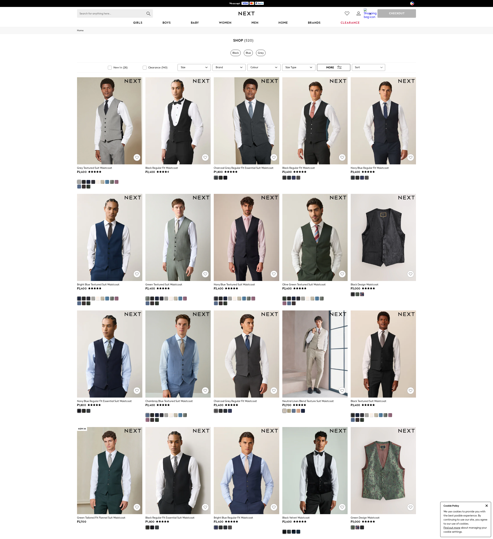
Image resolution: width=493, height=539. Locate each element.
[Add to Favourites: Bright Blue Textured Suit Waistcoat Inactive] (137, 274)
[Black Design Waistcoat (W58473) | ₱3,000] (383, 237)
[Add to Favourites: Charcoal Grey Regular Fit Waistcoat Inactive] (274, 390)
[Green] (112, 182)
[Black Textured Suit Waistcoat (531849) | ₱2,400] (383, 354)
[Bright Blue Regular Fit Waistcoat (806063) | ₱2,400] (246, 470)
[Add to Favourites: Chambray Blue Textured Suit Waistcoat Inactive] (205, 390)
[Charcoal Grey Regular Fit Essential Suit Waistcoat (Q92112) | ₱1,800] (246, 120)
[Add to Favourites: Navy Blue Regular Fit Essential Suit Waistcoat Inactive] (137, 390)
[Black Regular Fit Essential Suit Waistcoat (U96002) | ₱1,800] (178, 470)
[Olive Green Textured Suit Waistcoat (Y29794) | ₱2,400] (315, 237)
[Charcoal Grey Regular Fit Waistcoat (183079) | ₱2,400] (246, 354)
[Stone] (102, 182)
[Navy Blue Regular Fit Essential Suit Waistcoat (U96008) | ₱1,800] (109, 354)
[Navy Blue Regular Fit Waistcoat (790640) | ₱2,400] (383, 120)
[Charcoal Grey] (216, 178)
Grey (261, 53)
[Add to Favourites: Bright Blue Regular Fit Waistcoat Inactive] (274, 507)
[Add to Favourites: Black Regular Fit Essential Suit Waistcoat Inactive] (205, 507)
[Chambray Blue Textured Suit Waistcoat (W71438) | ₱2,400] (178, 354)
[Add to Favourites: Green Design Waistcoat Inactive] (410, 507)
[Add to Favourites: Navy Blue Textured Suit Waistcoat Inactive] (274, 274)
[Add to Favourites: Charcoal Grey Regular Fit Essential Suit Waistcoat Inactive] (274, 157)
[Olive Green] (88, 186)
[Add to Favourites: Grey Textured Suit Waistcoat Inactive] (137, 157)
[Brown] (84, 186)
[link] (358, 13)
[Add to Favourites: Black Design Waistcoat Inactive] (410, 274)
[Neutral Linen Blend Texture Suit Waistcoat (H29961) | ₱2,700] (315, 354)
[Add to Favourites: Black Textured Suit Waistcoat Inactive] (410, 390)
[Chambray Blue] (79, 186)
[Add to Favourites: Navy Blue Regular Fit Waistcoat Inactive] (410, 157)
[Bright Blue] (88, 182)
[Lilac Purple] (116, 182)
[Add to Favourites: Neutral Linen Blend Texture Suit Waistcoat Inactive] (342, 390)
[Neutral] (284, 411)
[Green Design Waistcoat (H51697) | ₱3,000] (383, 470)
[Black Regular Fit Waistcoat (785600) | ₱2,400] (315, 120)
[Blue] (107, 182)
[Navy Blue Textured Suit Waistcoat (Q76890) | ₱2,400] (246, 237)
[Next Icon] (247, 13)
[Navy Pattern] (298, 532)
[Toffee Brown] (298, 411)
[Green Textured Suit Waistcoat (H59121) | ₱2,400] (178, 237)
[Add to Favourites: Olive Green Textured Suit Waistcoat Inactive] (342, 274)
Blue (248, 53)
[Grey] (79, 182)
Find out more (452, 527)
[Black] (84, 182)
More (330, 67)
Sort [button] (357, 67)
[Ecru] (98, 182)
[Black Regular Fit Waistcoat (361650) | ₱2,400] (178, 120)
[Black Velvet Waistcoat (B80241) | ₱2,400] (315, 470)
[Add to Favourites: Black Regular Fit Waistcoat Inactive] (205, 157)
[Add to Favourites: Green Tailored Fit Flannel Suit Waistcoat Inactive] (137, 507)
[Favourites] (347, 13)
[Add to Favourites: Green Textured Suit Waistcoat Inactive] (205, 274)
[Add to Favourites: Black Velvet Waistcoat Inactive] (342, 507)
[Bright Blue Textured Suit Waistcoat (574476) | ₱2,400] (109, 237)
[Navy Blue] (93, 182)
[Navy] (362, 294)
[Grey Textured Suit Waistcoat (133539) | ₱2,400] (109, 120)
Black (235, 53)
